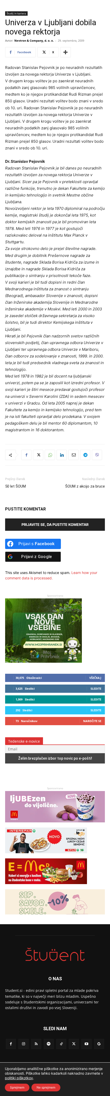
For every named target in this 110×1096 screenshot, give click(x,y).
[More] (65, 52)
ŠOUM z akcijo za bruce (85, 486)
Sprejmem (17, 1087)
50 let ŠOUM (15, 486)
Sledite (96, 688)
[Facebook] (26, 455)
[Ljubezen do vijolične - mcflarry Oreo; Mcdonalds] (55, 824)
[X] (38, 455)
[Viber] (97, 455)
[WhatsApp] (50, 455)
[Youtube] (86, 1044)
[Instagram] (23, 1044)
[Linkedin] (62, 455)
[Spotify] (49, 1044)
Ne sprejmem (46, 1087)
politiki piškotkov (19, 1078)
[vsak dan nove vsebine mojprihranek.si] (43, 661)
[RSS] (36, 1044)
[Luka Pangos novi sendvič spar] (46, 855)
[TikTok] (61, 1044)
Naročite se (92, 721)
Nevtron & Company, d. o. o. (34, 40)
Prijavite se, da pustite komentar (55, 524)
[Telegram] (85, 455)
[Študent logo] (55, 954)
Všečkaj (95, 678)
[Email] (73, 455)
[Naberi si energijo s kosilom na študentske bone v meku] (46, 886)
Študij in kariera (16, 13)
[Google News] (99, 1044)
